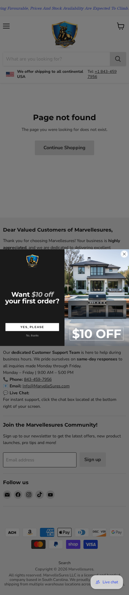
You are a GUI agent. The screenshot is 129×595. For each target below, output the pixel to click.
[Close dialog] (124, 254)
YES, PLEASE (32, 326)
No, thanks (32, 335)
